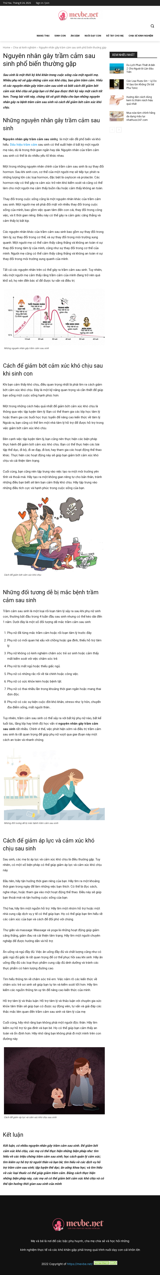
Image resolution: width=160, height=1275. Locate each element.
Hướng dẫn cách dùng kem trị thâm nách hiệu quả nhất (139, 101)
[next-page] (118, 129)
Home (6, 47)
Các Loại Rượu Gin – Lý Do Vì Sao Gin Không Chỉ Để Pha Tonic (141, 84)
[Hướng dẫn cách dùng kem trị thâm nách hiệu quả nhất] (117, 100)
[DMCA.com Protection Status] (106, 1264)
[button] (152, 26)
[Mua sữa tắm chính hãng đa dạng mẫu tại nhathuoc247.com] (117, 116)
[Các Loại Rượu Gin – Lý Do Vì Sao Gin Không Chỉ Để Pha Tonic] (117, 84)
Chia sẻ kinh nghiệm (24, 47)
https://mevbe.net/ (80, 1264)
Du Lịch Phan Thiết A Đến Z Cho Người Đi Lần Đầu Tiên (140, 69)
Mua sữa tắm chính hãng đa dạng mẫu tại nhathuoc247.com (140, 116)
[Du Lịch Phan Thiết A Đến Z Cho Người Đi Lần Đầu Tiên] (117, 68)
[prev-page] (112, 129)
